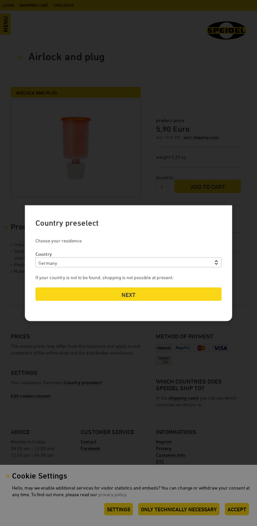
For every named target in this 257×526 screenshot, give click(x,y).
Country (43, 253)
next (128, 294)
